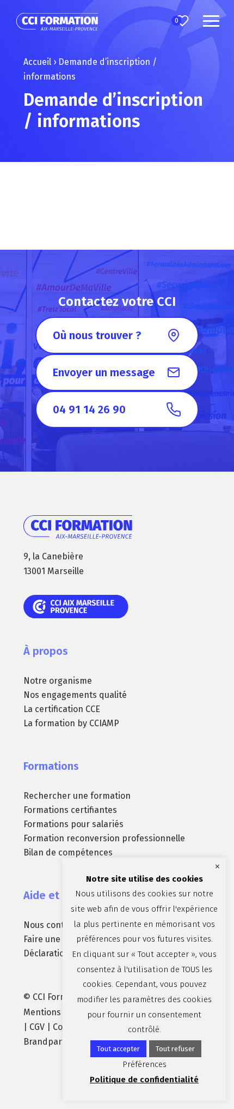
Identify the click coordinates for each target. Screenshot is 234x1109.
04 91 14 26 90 (89, 409)
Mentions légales (57, 1012)
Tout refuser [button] (175, 1049)
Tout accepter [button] (118, 1049)
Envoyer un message (104, 372)
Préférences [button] (144, 1064)
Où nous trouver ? (97, 335)
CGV (37, 1027)
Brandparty (46, 1041)
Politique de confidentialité (144, 1079)
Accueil (37, 62)
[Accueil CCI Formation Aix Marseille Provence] (57, 22)
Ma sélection (176, 21)
